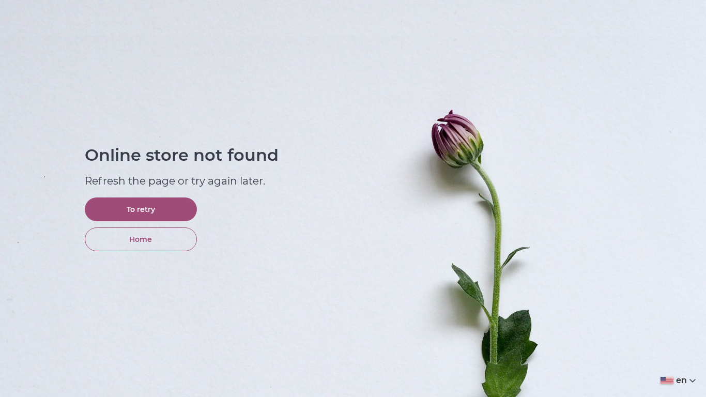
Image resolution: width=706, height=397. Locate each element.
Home (140, 239)
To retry (141, 209)
